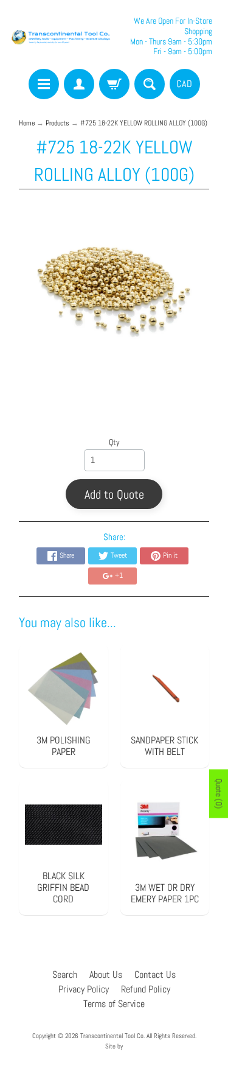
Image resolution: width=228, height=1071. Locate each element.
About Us (105, 974)
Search (64, 974)
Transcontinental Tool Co (111, 1035)
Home (27, 123)
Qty (114, 442)
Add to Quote (114, 494)
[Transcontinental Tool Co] (62, 36)
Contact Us (155, 974)
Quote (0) (218, 794)
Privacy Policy (83, 989)
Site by (114, 1046)
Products (57, 123)
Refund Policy (145, 989)
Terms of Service (114, 1003)
